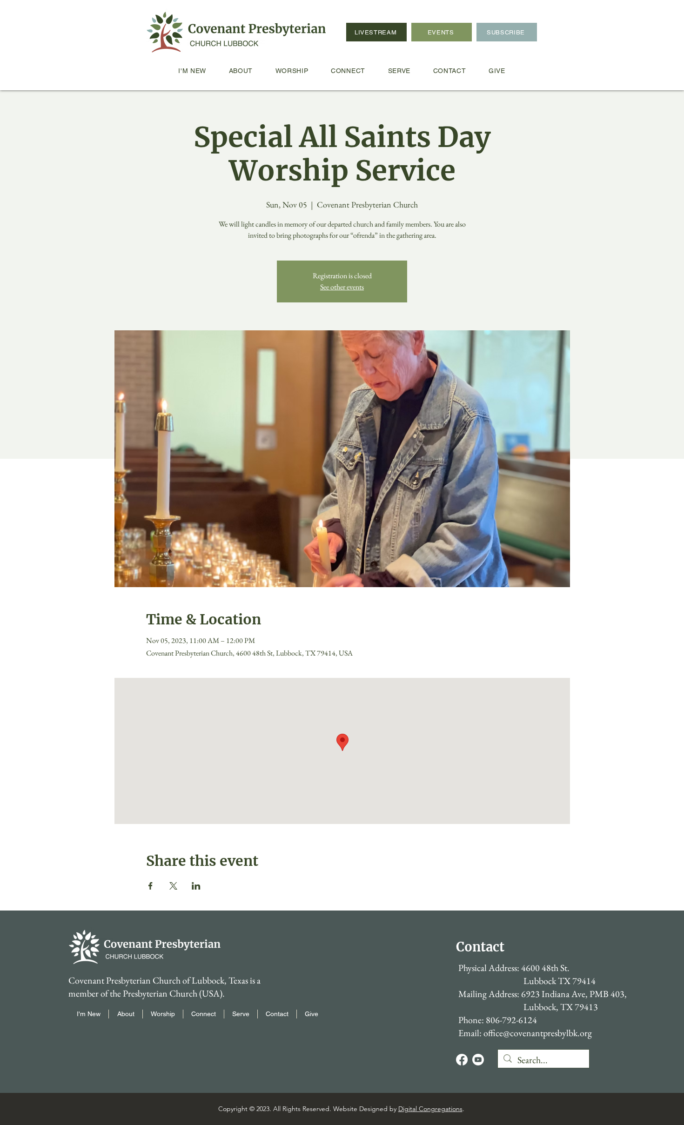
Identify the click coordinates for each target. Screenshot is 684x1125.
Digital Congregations (430, 1109)
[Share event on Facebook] (150, 886)
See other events (342, 287)
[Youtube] (478, 1059)
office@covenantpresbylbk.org (537, 1033)
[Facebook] (462, 1059)
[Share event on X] (173, 886)
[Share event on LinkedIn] (196, 886)
